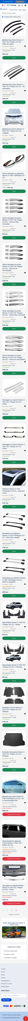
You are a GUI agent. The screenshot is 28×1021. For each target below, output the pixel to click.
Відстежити (6, 1000)
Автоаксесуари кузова (10, 951)
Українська (19, 1)
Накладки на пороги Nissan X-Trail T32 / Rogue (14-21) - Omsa (13, 402)
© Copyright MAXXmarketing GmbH (11, 1017)
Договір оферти (5, 986)
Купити (14, 57)
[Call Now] (26, 1019)
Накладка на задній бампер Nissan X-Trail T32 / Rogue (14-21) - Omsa (12, 887)
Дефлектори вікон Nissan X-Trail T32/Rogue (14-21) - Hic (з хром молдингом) (13, 798)
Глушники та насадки (10, 957)
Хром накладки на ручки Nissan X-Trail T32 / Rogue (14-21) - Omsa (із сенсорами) (13, 357)
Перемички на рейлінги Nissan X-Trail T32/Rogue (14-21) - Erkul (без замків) (13, 535)
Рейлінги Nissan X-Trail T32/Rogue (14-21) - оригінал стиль (13, 491)
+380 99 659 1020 (9, 1)
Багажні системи (9, 954)
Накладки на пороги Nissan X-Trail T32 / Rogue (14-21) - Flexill (13, 446)
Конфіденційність (5, 980)
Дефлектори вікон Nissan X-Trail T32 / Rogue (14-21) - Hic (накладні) (13, 86)
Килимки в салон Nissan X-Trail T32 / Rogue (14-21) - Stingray (12, 709)
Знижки (3, 974)
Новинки (3, 977)
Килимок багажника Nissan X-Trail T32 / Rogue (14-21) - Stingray (13, 754)
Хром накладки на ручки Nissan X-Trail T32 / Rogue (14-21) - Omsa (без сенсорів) (13, 313)
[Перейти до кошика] (25, 5)
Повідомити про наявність (14, 814)
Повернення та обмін (6, 983)
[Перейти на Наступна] (16, 910)
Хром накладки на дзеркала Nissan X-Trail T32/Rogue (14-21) (13, 175)
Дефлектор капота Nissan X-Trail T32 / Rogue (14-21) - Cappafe (13, 131)
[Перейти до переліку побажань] (22, 5)
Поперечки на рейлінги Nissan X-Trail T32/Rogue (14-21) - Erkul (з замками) (14, 580)
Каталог (3, 971)
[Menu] (19, 5)
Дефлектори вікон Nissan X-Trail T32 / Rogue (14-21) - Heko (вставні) (13, 42)
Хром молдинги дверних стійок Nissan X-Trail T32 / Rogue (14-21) (12, 843)
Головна (3, 969)
